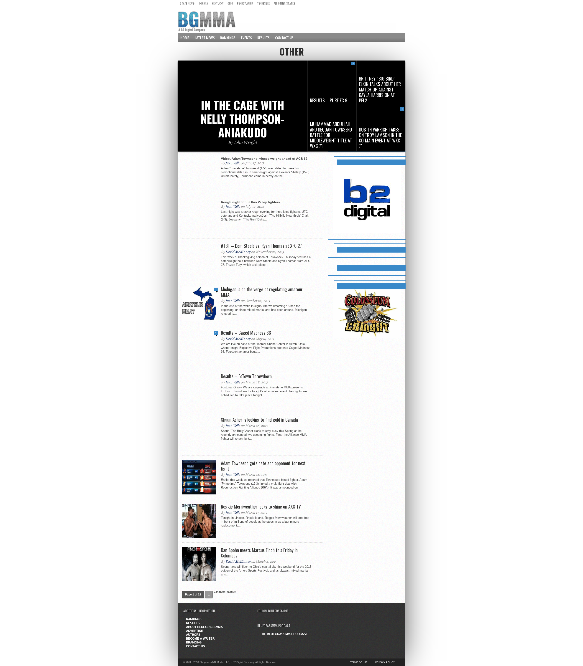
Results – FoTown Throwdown (246, 376)
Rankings (227, 37)
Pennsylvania (245, 3)
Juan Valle (232, 163)
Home (184, 37)
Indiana (203, 3)
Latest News (205, 37)
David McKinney (238, 251)
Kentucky (217, 3)
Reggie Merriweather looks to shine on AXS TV (261, 506)
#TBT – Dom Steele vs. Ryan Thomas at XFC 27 (261, 245)
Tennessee (263, 3)
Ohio (230, 3)
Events (246, 37)
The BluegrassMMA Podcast (284, 634)
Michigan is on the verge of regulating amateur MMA (262, 291)
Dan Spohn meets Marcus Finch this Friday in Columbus (259, 552)
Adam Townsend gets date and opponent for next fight (263, 465)
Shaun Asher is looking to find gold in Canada (259, 419)
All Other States (284, 3)
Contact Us (284, 37)
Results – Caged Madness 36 (246, 332)
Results (263, 37)
